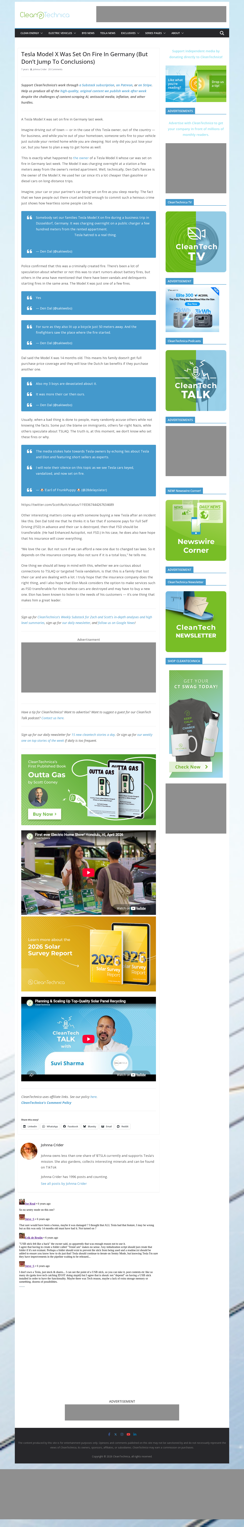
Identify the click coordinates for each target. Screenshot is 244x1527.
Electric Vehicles (60, 33)
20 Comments (55, 69)
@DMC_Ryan (45, 235)
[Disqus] (89, 1242)
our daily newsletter (76, 623)
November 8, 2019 (87, 251)
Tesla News (107, 33)
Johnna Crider (40, 69)
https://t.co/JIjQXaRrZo (53, 479)
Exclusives (128, 33)
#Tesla (101, 473)
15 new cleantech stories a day (93, 734)
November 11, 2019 (88, 343)
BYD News (88, 33)
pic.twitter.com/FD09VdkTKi (57, 240)
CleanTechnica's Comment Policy (46, 1102)
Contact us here (52, 718)
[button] (41, 33)
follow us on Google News (116, 623)
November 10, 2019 (88, 308)
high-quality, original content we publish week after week (103, 91)
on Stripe (145, 85)
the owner (81, 158)
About (175, 33)
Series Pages (153, 33)
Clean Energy (30, 33)
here (93, 1097)
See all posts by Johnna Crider (64, 1183)
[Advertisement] (161, 14)
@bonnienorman (121, 229)
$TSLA (90, 473)
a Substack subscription (96, 85)
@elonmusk (64, 235)
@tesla (131, 473)
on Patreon (124, 85)
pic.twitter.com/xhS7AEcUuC (108, 394)
